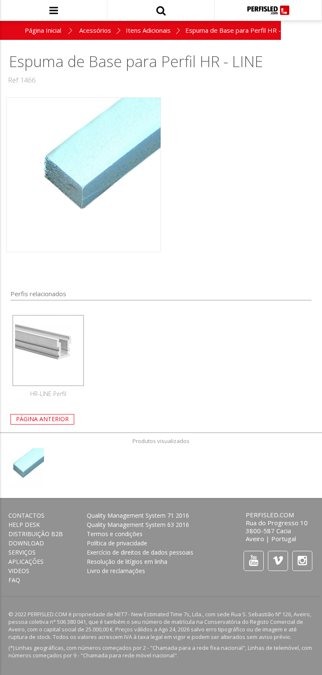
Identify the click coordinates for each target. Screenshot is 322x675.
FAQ (14, 580)
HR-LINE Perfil (48, 394)
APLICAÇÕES (26, 562)
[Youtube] (253, 561)
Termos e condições (115, 534)
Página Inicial (43, 30)
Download (26, 543)
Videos (18, 571)
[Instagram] (302, 561)
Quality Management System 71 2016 (138, 515)
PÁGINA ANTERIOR (42, 419)
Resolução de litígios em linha (127, 562)
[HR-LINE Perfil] (48, 350)
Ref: (13, 80)
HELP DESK (24, 525)
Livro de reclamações (116, 571)
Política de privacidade (117, 543)
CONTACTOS (26, 515)
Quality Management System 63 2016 (138, 525)
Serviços (22, 552)
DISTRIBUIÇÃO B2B (35, 534)
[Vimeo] (278, 561)
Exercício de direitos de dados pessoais (140, 552)
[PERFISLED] (268, 10)
